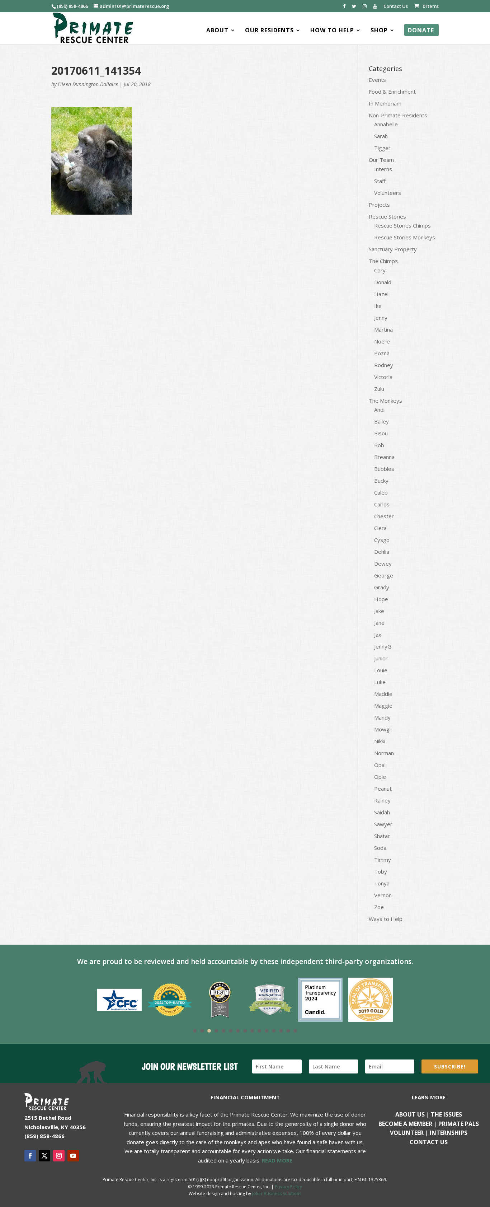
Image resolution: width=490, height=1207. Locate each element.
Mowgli (383, 729)
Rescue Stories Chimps (402, 225)
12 (273, 1031)
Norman (384, 753)
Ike (378, 305)
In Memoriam (385, 103)
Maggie (383, 705)
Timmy (382, 859)
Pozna (382, 353)
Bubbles (384, 468)
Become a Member (405, 1124)
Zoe (379, 907)
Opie (380, 776)
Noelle (382, 341)
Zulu (379, 388)
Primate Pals (458, 1124)
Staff (380, 180)
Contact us (429, 1142)
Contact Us (395, 6)
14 (288, 1031)
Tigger (382, 147)
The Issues (446, 1114)
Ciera (380, 528)
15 (295, 1031)
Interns (383, 169)
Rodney (383, 365)
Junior (381, 658)
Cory (380, 270)
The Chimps (383, 261)
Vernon (383, 895)
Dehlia (381, 551)
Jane (379, 622)
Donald (382, 282)
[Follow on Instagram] (59, 1155)
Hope (381, 599)
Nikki (379, 741)
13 (281, 1031)
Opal (380, 764)
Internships (448, 1133)
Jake (379, 610)
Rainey (382, 800)
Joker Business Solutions (276, 1193)
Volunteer (407, 1133)
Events (377, 79)
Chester (384, 516)
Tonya (382, 883)
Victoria (383, 376)
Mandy (382, 717)
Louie (380, 670)
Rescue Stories (387, 216)
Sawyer (383, 824)
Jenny (380, 317)
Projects (379, 204)
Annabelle (386, 124)
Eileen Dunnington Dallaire (88, 84)
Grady (381, 587)
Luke (380, 682)
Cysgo (382, 539)
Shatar (382, 835)
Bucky (381, 480)
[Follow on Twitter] (44, 1155)
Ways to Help (385, 918)
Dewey (383, 563)
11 (266, 1031)
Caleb (381, 492)
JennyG (382, 646)
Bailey (381, 421)
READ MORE (277, 1160)
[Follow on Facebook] (30, 1155)
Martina (383, 329)
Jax (377, 634)
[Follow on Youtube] (73, 1155)
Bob (379, 445)
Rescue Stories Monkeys (404, 237)
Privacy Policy (288, 1187)
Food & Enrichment (392, 91)
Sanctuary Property (393, 249)
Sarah (381, 136)
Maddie (383, 693)
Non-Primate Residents (398, 115)
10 (259, 1031)
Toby (380, 871)
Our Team (381, 159)
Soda (380, 847)
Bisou (381, 433)
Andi (379, 409)
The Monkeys (385, 400)
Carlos (382, 504)
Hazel (381, 294)
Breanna (384, 456)
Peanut (383, 788)
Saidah (382, 812)
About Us (410, 1114)
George (383, 575)
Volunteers (387, 192)
